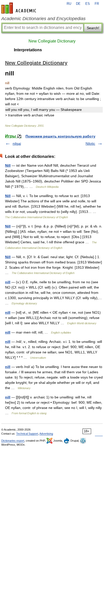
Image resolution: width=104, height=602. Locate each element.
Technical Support (27, 433)
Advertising (46, 433)
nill (7, 282)
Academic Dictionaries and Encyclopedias (43, 18)
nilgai (17, 144)
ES (87, 4)
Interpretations (28, 50)
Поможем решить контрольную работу (60, 136)
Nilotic (90, 144)
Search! (93, 28)
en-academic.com (19, 8)
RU (69, 4)
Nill (8, 165)
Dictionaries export (12, 440)
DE (78, 4)
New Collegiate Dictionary (52, 41)
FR (97, 4)
